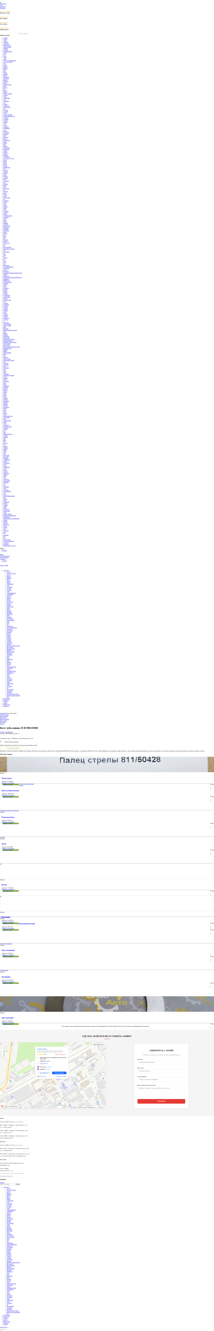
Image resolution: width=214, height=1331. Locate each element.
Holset (5, 232)
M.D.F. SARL (7, 325)
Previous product (4, 715)
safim (4, 411)
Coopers (5, 121)
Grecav (5, 214)
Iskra (4, 255)
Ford (4, 193)
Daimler (5, 134)
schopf (5, 429)
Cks (4, 108)
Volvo (5, 512)
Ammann (5, 50)
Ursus (4, 494)
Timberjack (6, 473)
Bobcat (5, 80)
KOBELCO (6, 280)
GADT (5, 202)
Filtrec (5, 185)
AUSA (5, 65)
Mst (4, 356)
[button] (11, 784)
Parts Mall (6, 381)
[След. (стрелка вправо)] (2, 1330)
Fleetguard (6, 188)
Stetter (5, 451)
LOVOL (5, 319)
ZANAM (5, 530)
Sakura (5, 413)
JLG (4, 264)
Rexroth (5, 405)
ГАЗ (4, 536)
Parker (5, 380)
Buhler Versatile (7, 93)
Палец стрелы (7, 778)
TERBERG (6, 467)
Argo (4, 56)
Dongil (5, 151)
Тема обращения (142, 1076)
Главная (2, 713)
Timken (5, 475)
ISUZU (5, 258)
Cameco (5, 95)
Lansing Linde (7, 300)
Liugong (5, 315)
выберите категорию (4, 35)
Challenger (6, 105)
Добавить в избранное (6, 732)
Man (4, 331)
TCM (4, 464)
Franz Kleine (6, 197)
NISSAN (5, 363)
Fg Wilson (6, 181)
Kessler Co (6, 276)
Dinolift (5, 146)
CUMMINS (6, 128)
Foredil (5, 194)
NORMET (6, 368)
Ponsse (5, 392)
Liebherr (5, 309)
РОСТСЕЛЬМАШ (8, 541)
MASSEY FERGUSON (9, 342)
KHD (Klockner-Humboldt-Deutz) (12, 277)
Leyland (5, 307)
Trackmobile (6, 481)
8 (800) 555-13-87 (9, 1121)
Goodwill (5, 211)
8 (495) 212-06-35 (4, 1170)
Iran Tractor (6, 252)
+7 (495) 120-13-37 (7, 1132)
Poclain (5, 390)
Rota (4, 410)
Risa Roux (6, 407)
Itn (4, 259)
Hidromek (6, 228)
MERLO (5, 350)
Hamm (5, 221)
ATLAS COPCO (8, 62)
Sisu (4, 438)
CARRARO (6, 98)
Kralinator (6, 288)
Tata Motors (6, 463)
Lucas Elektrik (7, 324)
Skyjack (5, 443)
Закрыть (2, 1182)
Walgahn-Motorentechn (9, 515)
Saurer (5, 422)
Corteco (5, 122)
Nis (4, 362)
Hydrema (5, 240)
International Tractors (9, 249)
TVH (4, 488)
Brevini (5, 87)
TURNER (6, 487)
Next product (3, 721)
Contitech (5, 119)
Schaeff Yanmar (7, 426)
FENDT (5, 176)
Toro (4, 478)
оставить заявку (13, 748)
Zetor (4, 532)
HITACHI (6, 231)
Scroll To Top (3, 1327)
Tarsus (5, 461)
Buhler (5, 92)
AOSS (5, 53)
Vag (4, 497)
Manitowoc (6, 336)
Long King (6, 318)
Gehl (4, 203)
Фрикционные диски (9, 545)
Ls (4, 321)
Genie (5, 205)
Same (4, 414)
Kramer (5, 289)
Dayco (5, 139)
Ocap (4, 372)
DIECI (5, 143)
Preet (4, 393)
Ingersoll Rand (7, 247)
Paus (4, 383)
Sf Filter (5, 435)
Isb (4, 253)
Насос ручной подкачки (10, 790)
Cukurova (6, 127)
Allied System (7, 45)
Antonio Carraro (7, 51)
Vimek (5, 506)
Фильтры (6, 544)
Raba (4, 396)
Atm (4, 63)
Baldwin (5, 68)
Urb (4, 493)
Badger (5, 66)
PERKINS (6, 386)
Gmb (4, 209)
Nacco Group (7, 359)
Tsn (4, 484)
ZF (4, 533)
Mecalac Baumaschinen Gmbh (11, 347)
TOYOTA (6, 479)
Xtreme (5, 527)
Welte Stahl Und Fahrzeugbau (11, 518)
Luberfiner (6, 322)
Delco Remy (6, 140)
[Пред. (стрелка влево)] (0, 1330)
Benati (5, 72)
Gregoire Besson (7, 215)
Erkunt (5, 164)
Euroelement (6, 167)
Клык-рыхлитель (8, 817)
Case (4, 99)
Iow (4, 250)
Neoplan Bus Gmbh (8, 360)
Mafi (4, 327)
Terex (4, 469)
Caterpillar (6, 101)
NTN (4, 371)
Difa (4, 145)
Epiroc (5, 163)
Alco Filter (6, 44)
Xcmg (5, 526)
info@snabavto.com (8, 1138)
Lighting (5, 310)
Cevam (5, 104)
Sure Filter (6, 457)
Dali (4, 136)
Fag (4, 169)
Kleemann (6, 279)
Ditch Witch (6, 148)
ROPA (5, 408)
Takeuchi (5, 458)
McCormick (6, 345)
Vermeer (5, 505)
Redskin (5, 402)
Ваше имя (140, 1059)
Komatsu (5, 283)
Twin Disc (6, 490)
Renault (5, 404)
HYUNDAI (6, 243)
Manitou (5, 334)
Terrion (5, 470)
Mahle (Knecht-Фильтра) (10, 330)
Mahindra (5, 328)
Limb (4, 312)
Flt (4, 190)
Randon (5, 398)
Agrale (5, 41)
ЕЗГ (4, 538)
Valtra (4, 500)
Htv (4, 238)
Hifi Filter (6, 229)
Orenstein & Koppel (8, 375)
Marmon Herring (7, 341)
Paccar (5, 377)
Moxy (5, 354)
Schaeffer (5, 428)
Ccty (4, 102)
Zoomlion (6, 535)
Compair (5, 118)
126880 (5, 38)
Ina (4, 246)
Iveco (4, 261)
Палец (4, 844)
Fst (4, 199)
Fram (4, 196)
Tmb (4, 476)
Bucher (5, 90)
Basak (5, 69)
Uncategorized (7, 491)
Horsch (5, 234)
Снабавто (6, 542)
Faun (4, 175)
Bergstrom (6, 78)
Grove (5, 218)
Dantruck (5, 137)
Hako (4, 220)
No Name (6, 365)
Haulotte (5, 223)
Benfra (5, 75)
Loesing (5, 316)
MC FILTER (6, 344)
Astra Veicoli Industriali (9, 60)
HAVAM (5, 225)
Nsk (4, 369)
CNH (4, 113)
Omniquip (6, 374)
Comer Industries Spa (9, 116)
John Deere (6, 265)
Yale (4, 529)
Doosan (5, 152)
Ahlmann (5, 42)
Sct (4, 431)
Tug (4, 485)
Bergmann (6, 77)
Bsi (4, 89)
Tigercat (5, 472)
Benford (5, 74)
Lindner (5, 313)
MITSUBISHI (7, 353)
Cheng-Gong (6, 107)
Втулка (4, 885)
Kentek (5, 274)
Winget (5, 520)
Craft (4, 124)
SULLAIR (6, 455)
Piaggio (5, 389)
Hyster (5, 241)
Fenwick (5, 178)
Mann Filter (6, 338)
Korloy (5, 285)
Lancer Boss (6, 297)
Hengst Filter (6, 226)
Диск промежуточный (27, 923)
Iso (4, 256)
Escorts (5, 166)
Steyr (4, 452)
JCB (4, 262)
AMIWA (5, 48)
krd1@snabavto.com (21, 1156)
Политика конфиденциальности (6, 1176)
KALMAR (6, 268)
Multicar (5, 357)
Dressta (5, 154)
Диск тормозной (7, 1018)
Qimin (5, 395)
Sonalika (5, 447)
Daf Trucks (6, 133)
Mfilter (5, 351)
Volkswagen (6, 511)
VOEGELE (6, 509)
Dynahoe (5, 155)
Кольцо (2, 724)
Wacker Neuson (7, 514)
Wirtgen (5, 521)
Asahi (4, 57)
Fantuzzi (5, 172)
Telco (4, 466)
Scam (4, 423)
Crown (5, 125)
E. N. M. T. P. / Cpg (8, 158)
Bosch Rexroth (7, 84)
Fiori (4, 187)
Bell (4, 71)
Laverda (5, 303)
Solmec (5, 446)
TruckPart (6, 482)
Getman (5, 206)
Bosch (5, 83)
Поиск (2, 548)
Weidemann (6, 517)
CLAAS (5, 110)
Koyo (4, 286)
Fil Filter (5, 184)
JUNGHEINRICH (8, 267)
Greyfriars (6, 217)
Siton (4, 440)
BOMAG (5, 81)
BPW (4, 86)
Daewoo (5, 131)
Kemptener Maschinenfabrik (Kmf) (12, 273)
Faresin (5, 173)
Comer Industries (7, 115)
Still (4, 454)
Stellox (5, 449)
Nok (4, 366)
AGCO (5, 39)
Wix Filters (6, 524)
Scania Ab (6, 425)
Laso (4, 301)
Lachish (5, 294)
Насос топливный (8, 950)
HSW (4, 237)
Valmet (5, 499)
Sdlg (4, 432)
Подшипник (6, 539)
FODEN (5, 191)
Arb (4, 54)
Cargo (5, 96)
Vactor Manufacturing (9, 496)
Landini (5, 298)
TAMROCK (6, 460)
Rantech (5, 399)
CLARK (5, 112)
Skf (4, 441)
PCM (4, 384)
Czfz (4, 130)
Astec (4, 59)
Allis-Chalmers (7, 47)
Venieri (5, 503)
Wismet (5, 523)
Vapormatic (6, 502)
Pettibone (5, 387)
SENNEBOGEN (8, 434)
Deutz (5, 142)
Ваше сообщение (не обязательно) (146, 1085)
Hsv (4, 235)
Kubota (5, 292)
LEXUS (5, 306)
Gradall (5, 212)
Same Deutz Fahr (8, 416)
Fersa (4, 179)
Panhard (5, 378)
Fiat (4, 182)
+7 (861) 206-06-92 (7, 1150)
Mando (5, 333)
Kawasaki (6, 271)
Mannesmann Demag (9, 339)
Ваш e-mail (140, 1068)
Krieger (5, 291)
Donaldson (6, 149)
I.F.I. (4, 244)
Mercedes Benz (7, 348)
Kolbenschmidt (7, 282)
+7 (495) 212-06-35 (7, 1127)
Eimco (5, 160)
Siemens (5, 437)
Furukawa (6, 200)
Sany (4, 419)
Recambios (6, 401)
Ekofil (5, 161)
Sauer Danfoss (7, 420)
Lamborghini (6, 295)
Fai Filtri (5, 170)
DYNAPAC (6, 157)
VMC (4, 508)
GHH (4, 208)
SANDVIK (6, 417)
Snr (4, 444)
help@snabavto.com (5, 1165)
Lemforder (6, 304)
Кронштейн (3, 718)
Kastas (5, 270)
